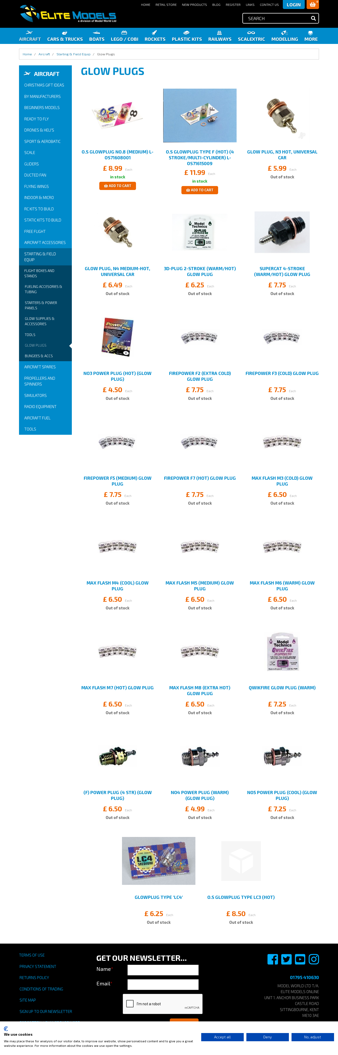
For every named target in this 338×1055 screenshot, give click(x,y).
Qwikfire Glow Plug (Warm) (282, 687)
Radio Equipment (40, 406)
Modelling (284, 39)
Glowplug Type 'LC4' (159, 897)
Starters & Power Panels (41, 305)
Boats (97, 39)
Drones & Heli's (39, 130)
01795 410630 (304, 977)
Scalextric (251, 39)
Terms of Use (32, 955)
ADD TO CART (119, 186)
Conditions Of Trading (41, 988)
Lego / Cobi (124, 39)
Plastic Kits (187, 39)
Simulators (35, 395)
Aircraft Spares (40, 366)
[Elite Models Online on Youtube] (300, 962)
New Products (194, 4)
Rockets (155, 39)
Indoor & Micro (39, 197)
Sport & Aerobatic (42, 141)
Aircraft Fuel (37, 417)
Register (233, 4)
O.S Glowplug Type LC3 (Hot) (241, 897)
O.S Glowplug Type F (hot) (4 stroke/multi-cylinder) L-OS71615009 (200, 157)
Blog (216, 4)
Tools (30, 335)
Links (250, 4)
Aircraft (30, 39)
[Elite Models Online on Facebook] (273, 962)
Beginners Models (42, 107)
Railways (220, 39)
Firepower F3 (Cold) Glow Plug (282, 373)
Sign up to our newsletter (46, 1011)
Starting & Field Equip (40, 256)
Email (104, 983)
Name (104, 969)
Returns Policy (34, 977)
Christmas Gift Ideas (44, 85)
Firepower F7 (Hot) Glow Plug (200, 478)
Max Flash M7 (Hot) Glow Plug (117, 687)
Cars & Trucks (65, 39)
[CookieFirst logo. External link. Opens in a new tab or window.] (6, 1028)
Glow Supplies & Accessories (40, 321)
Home (145, 4)
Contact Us (269, 4)
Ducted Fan (35, 175)
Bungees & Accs (39, 356)
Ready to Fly (36, 118)
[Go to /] (68, 13)
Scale (29, 152)
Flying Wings (36, 186)
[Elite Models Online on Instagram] (314, 962)
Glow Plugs (35, 345)
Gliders (31, 163)
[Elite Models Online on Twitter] (286, 962)
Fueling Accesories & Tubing (43, 289)
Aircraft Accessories (45, 242)
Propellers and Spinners (39, 381)
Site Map (28, 1000)
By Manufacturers (42, 96)
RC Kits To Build (39, 208)
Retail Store (166, 4)
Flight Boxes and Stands (39, 273)
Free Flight (35, 231)
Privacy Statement (38, 966)
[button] (313, 4)
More (311, 39)
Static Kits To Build (42, 220)
